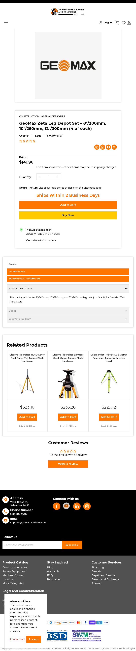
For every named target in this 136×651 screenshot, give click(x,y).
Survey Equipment (14, 571)
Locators (7, 579)
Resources (53, 579)
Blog (50, 567)
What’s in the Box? (20, 319)
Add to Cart (27, 417)
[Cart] (117, 22)
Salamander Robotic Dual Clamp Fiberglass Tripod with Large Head (109, 357)
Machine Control (13, 575)
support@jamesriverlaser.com (28, 522)
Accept (34, 639)
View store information (41, 240)
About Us (53, 571)
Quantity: (25, 177)
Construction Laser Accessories (42, 116)
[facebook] (56, 506)
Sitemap (97, 583)
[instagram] (87, 506)
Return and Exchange (105, 579)
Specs (12, 310)
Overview (13, 264)
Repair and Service (103, 575)
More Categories (13, 583)
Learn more (18, 639)
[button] (5, 22)
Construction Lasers (14, 567)
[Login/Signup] (129, 22)
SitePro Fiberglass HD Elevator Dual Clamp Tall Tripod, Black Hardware (27, 357)
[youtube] (66, 506)
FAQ (50, 575)
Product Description (21, 288)
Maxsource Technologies (120, 648)
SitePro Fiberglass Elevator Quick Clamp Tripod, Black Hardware (68, 357)
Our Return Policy (17, 271)
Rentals (96, 571)
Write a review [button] (68, 464)
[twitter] (77, 506)
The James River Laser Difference (24, 279)
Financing (98, 567)
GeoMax (24, 135)
